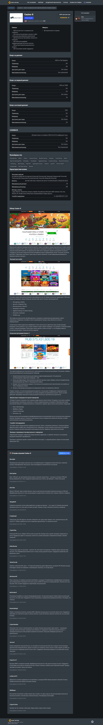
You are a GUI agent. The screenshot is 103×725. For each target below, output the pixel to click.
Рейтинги (11, 7)
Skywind (31, 166)
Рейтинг (41, 2)
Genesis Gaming (33, 158)
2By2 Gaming (21, 163)
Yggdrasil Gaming (42, 161)
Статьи (65, 2)
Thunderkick (33, 161)
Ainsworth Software (64, 161)
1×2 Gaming (13, 163)
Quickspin (51, 158)
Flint (85, 18)
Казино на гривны (75, 2)
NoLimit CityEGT (60, 163)
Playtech (47, 163)
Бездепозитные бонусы (53, 2)
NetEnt (20, 158)
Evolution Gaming (53, 161)
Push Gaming (59, 158)
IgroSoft (53, 163)
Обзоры (88, 2)
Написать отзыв (64, 453)
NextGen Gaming (43, 158)
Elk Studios (26, 161)
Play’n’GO (28, 163)
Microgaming (13, 158)
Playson (25, 158)
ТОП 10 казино (31, 2)
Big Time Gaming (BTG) (15, 161)
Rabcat (65, 158)
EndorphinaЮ (13, 166)
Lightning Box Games (38, 163)
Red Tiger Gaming (23, 166)
